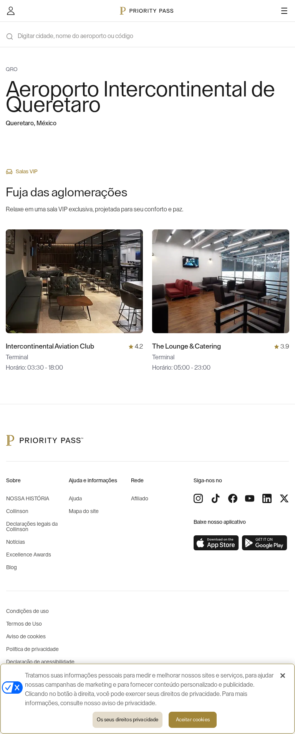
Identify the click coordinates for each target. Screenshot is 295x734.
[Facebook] (232, 498)
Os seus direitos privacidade (128, 719)
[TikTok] (215, 498)
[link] (216, 543)
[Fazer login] (10, 10)
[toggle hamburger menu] (284, 10)
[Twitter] (284, 498)
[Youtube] (249, 498)
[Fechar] (282, 675)
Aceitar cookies (193, 719)
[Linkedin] (267, 498)
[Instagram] (198, 498)
